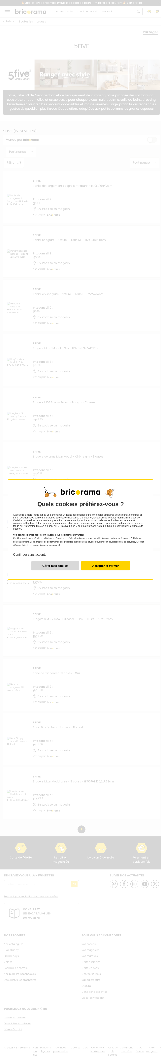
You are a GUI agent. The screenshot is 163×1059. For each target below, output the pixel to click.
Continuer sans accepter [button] (30, 552)
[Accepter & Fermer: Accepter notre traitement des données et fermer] (105, 565)
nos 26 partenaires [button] (52, 514)
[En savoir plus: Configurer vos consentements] (55, 565)
